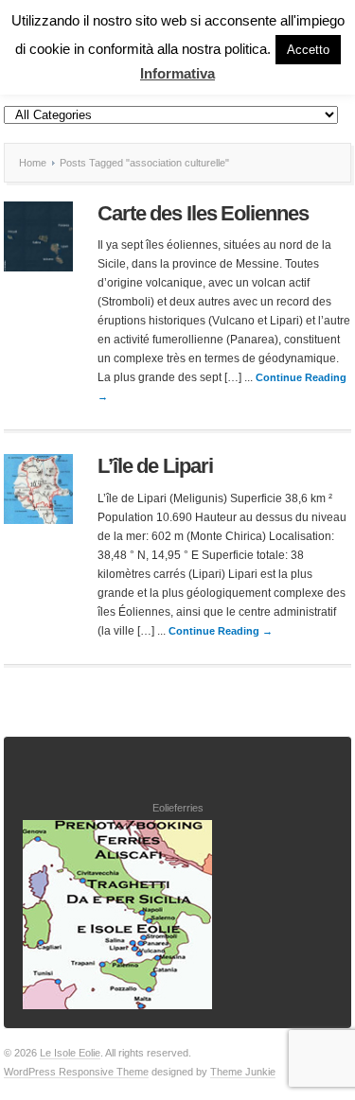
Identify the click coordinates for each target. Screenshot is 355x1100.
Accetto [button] (308, 50)
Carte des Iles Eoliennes (203, 213)
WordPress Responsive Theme (76, 1071)
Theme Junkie (242, 1071)
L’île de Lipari (155, 466)
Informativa (177, 73)
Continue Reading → (221, 631)
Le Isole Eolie (70, 1052)
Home (32, 162)
